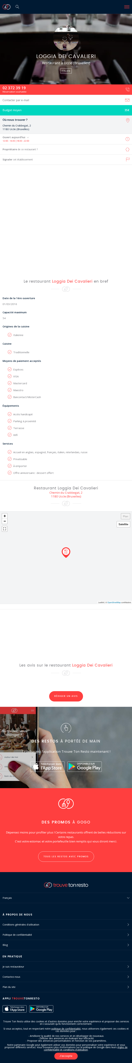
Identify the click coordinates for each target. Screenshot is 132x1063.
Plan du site (9, 987)
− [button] (5, 521)
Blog (5, 945)
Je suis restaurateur (13, 966)
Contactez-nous (11, 976)
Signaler (18, 159)
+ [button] (5, 516)
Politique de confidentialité (17, 934)
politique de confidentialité (66, 1028)
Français (7, 897)
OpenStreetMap (114, 602)
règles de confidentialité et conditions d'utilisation (86, 1048)
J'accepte (66, 1056)
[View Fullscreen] (4, 528)
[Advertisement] (66, 221)
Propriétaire (20, 149)
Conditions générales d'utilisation (21, 924)
